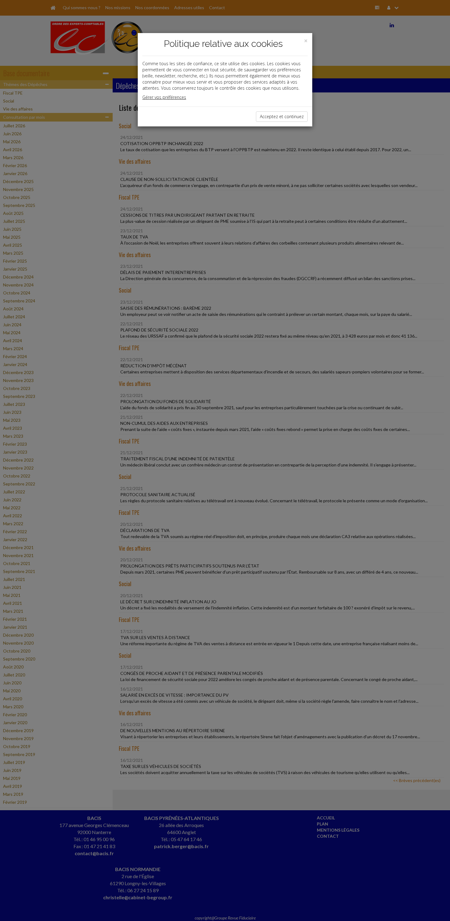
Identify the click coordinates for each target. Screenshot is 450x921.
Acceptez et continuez (282, 116)
